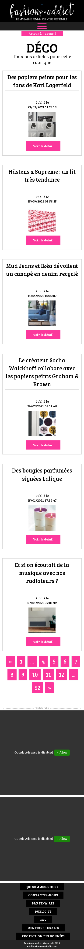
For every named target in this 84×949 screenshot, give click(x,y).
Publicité (43, 911)
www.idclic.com (48, 946)
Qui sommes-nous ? (42, 887)
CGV (43, 919)
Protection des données (43, 936)
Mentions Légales (43, 928)
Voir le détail (43, 146)
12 (61, 674)
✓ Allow (61, 752)
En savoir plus (42, 125)
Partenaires (43, 903)
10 (35, 674)
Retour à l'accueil (42, 33)
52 (37, 687)
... (32, 661)
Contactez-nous (43, 895)
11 (48, 674)
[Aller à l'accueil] (42, 11)
